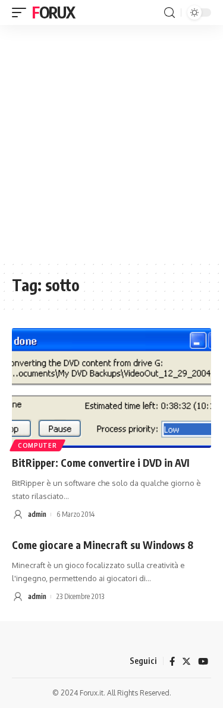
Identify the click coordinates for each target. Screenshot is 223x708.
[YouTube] (203, 661)
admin (37, 514)
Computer (37, 445)
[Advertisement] (111, 142)
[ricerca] (169, 13)
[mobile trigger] (22, 12)
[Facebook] (172, 661)
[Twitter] (186, 661)
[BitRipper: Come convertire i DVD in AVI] (111, 388)
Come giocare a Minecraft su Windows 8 (102, 544)
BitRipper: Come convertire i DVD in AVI (100, 462)
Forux (53, 12)
